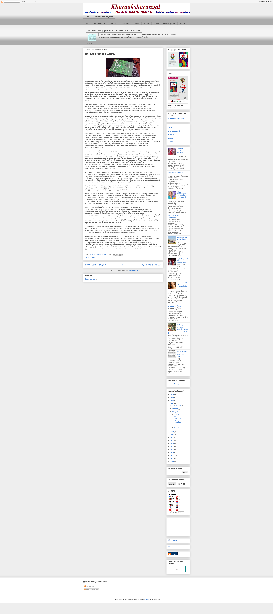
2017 (172, 438)
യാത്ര (136, 23)
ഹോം (87, 16)
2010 (172, 458)
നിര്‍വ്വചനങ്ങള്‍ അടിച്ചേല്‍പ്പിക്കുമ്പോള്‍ (182, 285)
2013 (172, 449)
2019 (172, 432)
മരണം (170, 138)
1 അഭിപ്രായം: (102, 254)
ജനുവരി (175, 411)
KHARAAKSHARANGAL (176, 118)
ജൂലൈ (175, 409)
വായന (156, 23)
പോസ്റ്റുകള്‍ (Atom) (135, 270)
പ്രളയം (171, 134)
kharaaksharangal (174, 384)
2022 (172, 397)
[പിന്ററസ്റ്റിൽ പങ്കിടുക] (122, 255)
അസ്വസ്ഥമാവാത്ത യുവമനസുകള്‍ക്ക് (182, 353)
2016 (172, 441)
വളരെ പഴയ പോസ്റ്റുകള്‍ (151, 265)
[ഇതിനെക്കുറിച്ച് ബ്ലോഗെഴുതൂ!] (116, 255)
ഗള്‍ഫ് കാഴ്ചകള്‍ (99, 23)
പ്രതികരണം (125, 23)
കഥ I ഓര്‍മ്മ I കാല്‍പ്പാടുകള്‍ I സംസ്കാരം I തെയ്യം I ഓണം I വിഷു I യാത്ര (114, 31)
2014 (172, 446)
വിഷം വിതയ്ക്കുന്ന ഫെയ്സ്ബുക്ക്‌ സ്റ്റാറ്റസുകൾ (182, 194)
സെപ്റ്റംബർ (177, 406)
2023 (172, 394)
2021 (172, 400)
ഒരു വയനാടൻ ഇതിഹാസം (100, 53)
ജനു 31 (177, 414)
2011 (172, 455)
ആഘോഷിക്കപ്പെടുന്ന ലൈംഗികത (175, 216)
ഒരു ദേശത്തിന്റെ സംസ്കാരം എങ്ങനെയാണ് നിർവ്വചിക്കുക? (178, 328)
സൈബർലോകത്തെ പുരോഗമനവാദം (175, 173)
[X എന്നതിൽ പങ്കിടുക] (118, 255)
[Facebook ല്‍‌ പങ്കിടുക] (120, 255)
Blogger (146, 599)
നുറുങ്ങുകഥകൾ (174, 131)
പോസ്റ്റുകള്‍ (90, 586)
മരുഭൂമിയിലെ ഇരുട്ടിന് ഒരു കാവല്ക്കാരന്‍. (182, 239)
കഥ (87, 23)
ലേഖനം (146, 23)
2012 (172, 452)
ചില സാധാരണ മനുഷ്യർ (103, 16)
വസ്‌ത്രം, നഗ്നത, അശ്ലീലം (180, 150)
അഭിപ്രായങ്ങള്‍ (91, 590)
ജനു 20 (177, 427)
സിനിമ (182, 23)
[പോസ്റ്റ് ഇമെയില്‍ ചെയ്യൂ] (109, 254)
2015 (172, 443)
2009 (172, 461)
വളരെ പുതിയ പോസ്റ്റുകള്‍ (95, 265)
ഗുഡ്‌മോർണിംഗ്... (174, 306)
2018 (172, 435)
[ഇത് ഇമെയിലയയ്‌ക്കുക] (114, 255)
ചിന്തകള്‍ (113, 23)
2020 (172, 403)
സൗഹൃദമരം (105, 34)
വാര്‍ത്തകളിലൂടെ (169, 23)
